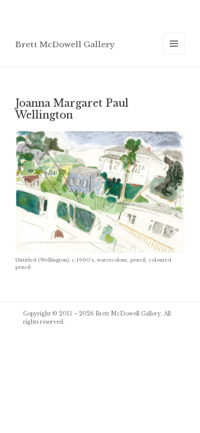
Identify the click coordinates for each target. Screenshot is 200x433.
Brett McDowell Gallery (65, 44)
